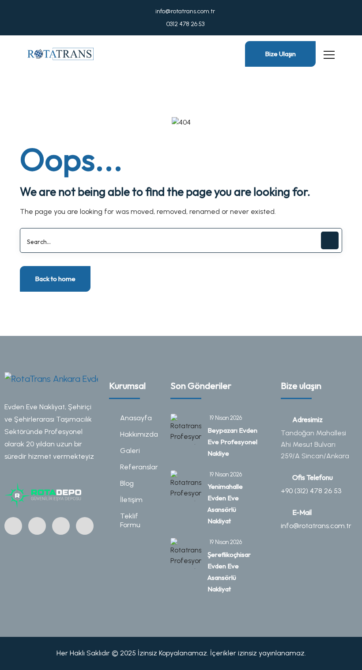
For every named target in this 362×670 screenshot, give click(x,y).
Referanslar (139, 467)
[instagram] (13, 526)
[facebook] (37, 526)
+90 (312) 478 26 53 (311, 491)
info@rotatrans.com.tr (184, 11)
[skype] (85, 526)
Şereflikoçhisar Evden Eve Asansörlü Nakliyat (229, 571)
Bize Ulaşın (280, 53)
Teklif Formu (130, 520)
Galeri (130, 450)
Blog (127, 483)
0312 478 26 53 (184, 24)
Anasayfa (136, 418)
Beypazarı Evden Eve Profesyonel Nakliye (232, 441)
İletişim (131, 499)
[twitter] (61, 526)
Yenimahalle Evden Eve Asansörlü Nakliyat (225, 503)
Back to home (55, 278)
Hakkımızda (139, 434)
